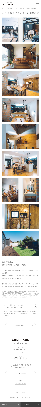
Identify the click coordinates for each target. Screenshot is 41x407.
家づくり (10, 9)
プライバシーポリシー (20, 392)
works (15, 9)
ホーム (4, 9)
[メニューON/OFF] (37, 4)
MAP (21, 353)
